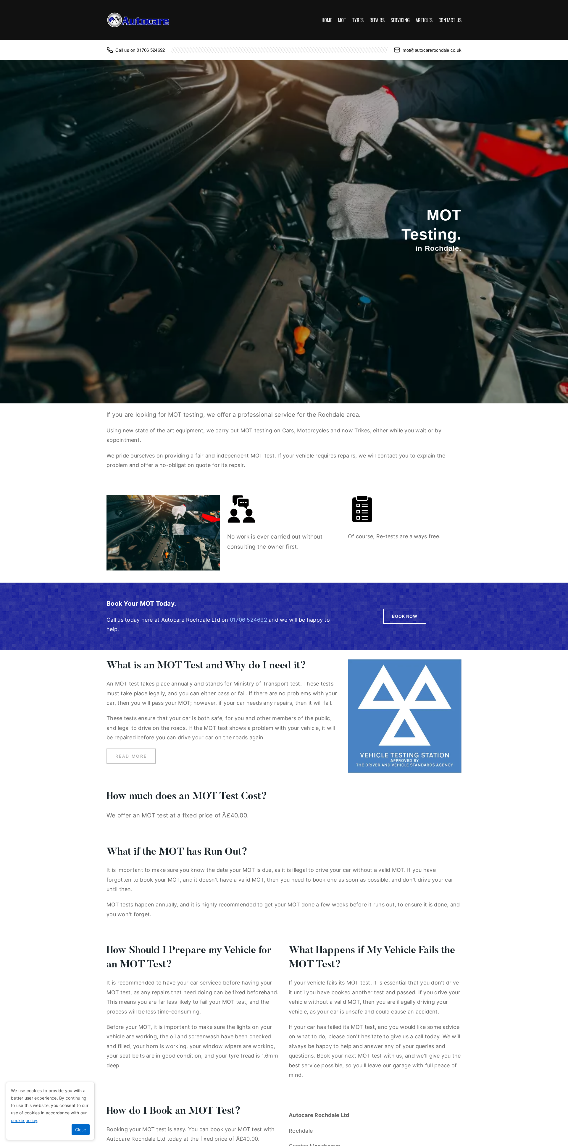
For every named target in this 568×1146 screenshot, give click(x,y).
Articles (424, 20)
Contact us (450, 20)
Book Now (404, 616)
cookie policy (24, 1120)
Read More (131, 756)
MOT (342, 20)
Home (327, 20)
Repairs (377, 20)
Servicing (400, 20)
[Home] (139, 20)
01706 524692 (151, 50)
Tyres (358, 20)
